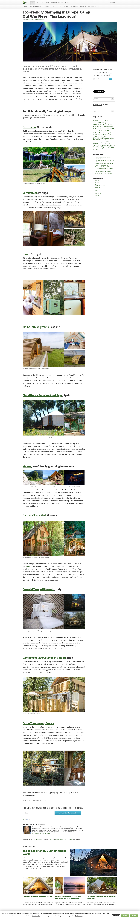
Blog (33, 2)
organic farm (103, 133)
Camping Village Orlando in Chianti (44, 657)
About (47, 2)
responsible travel (106, 140)
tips (94, 148)
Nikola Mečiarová (40, 19)
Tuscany (111, 148)
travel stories (98, 193)
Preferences (116, 915)
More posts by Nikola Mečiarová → (41, 833)
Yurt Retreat (30, 193)
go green (66, 6)
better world (99, 119)
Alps (94, 119)
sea (98, 142)
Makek (27, 466)
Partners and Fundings (57, 2)
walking (95, 149)
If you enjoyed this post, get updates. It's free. (53, 808)
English (113, 2)
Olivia (26, 254)
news (96, 190)
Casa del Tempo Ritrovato (38, 589)
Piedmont (95, 134)
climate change (101, 120)
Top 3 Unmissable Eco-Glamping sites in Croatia (102, 897)
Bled (29, 566)
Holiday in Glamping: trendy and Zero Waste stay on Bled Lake (68, 897)
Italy (95, 128)
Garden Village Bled (34, 515)
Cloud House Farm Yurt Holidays (42, 395)
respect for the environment (99, 137)
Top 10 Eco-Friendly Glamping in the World (44, 852)
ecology (104, 123)
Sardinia (95, 142)
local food (104, 128)
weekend (47, 6)
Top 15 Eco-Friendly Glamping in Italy (37, 896)
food (109, 125)
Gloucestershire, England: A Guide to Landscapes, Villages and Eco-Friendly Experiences (104, 168)
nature (96, 132)
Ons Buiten (29, 127)
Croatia (106, 121)
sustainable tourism (104, 145)
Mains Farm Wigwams (36, 327)
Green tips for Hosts (100, 185)
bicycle (104, 119)
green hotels (83, 6)
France (112, 125)
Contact (67, 2)
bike (107, 119)
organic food (110, 133)
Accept (134, 915)
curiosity (60, 6)
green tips (101, 126)
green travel (109, 126)
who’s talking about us (93, 6)
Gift (37, 2)
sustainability (106, 144)
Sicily (100, 142)
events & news (74, 6)
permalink (25, 841)
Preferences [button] (78, 916)
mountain (110, 128)
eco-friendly (111, 120)
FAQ (42, 2)
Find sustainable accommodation (32, 6)
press (96, 192)
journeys (53, 6)
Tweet (24, 819)
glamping (61, 839)
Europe (57, 839)
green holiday (68, 839)
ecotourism (98, 124)
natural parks (103, 130)
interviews (97, 187)
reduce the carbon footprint (104, 134)
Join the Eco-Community (68, 813)
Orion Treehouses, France (38, 723)
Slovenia (104, 142)
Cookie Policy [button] (36, 916)
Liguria (99, 129)
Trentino (105, 148)
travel (97, 148)
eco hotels (51, 839)
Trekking (100, 148)
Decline (125, 915)
